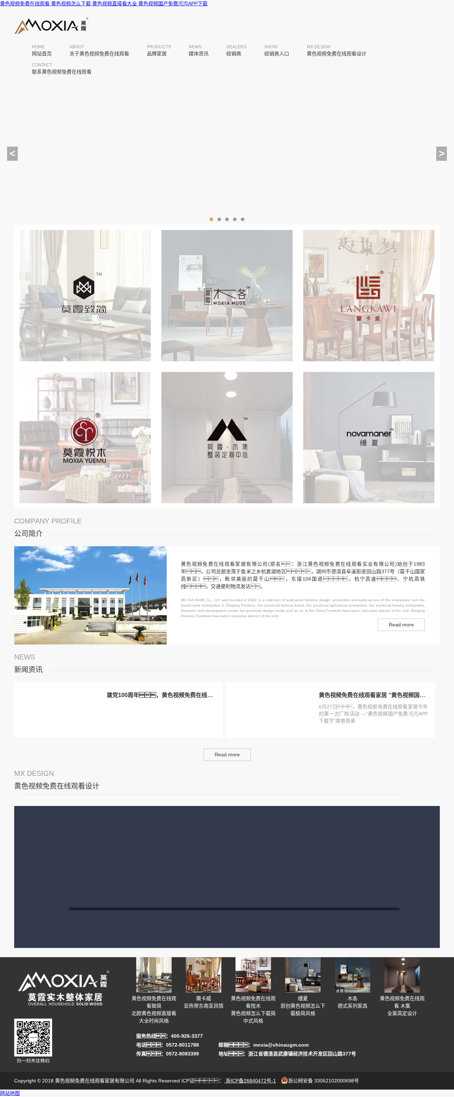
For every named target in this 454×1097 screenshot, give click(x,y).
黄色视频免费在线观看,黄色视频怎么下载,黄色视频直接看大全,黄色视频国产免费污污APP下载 (103, 3)
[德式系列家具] (227, 363)
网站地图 (10, 1093)
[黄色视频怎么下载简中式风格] (85, 505)
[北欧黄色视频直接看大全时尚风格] (85, 363)
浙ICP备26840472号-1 (250, 1081)
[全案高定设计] (227, 505)
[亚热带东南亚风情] (369, 363)
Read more (401, 624)
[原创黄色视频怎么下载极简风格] (369, 505)
